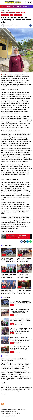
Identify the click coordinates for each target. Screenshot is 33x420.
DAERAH (7, 12)
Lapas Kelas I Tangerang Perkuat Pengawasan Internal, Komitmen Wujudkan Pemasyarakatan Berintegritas (24, 260)
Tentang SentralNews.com (8, 411)
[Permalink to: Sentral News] (3, 25)
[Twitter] (24, 241)
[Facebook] (21, 241)
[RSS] (2, 404)
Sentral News (7, 25)
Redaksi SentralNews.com (8, 409)
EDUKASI (18, 12)
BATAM (3, 287)
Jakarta (22, 12)
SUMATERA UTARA (18, 14)
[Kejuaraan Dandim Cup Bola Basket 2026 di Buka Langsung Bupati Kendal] (8, 252)
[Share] (30, 25)
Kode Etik (18, 413)
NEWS (11, 14)
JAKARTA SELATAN (5, 14)
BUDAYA (3, 12)
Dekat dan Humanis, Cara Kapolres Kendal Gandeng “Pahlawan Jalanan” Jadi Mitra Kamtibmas (8, 276)
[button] (26, 2)
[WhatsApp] (30, 241)
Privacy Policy (21, 409)
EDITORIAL (13, 12)
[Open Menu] (28, 2)
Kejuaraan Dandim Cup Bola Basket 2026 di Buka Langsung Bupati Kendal (8, 260)
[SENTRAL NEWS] (12, 2)
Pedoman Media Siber (7, 413)
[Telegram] (27, 241)
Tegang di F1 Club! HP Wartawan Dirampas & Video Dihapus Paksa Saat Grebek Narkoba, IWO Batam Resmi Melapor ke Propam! (8, 292)
